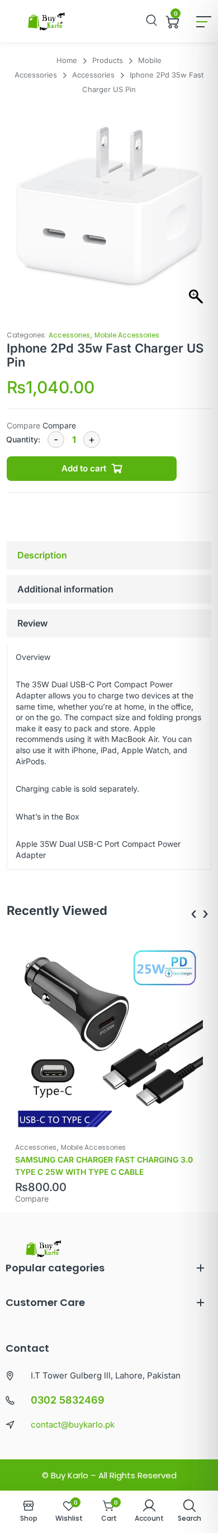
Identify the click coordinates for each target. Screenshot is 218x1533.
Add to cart (83, 468)
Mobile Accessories (126, 335)
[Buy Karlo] (46, 21)
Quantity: (23, 439)
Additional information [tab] (65, 589)
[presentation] (194, 913)
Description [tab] (42, 555)
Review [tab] (32, 623)
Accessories (69, 335)
